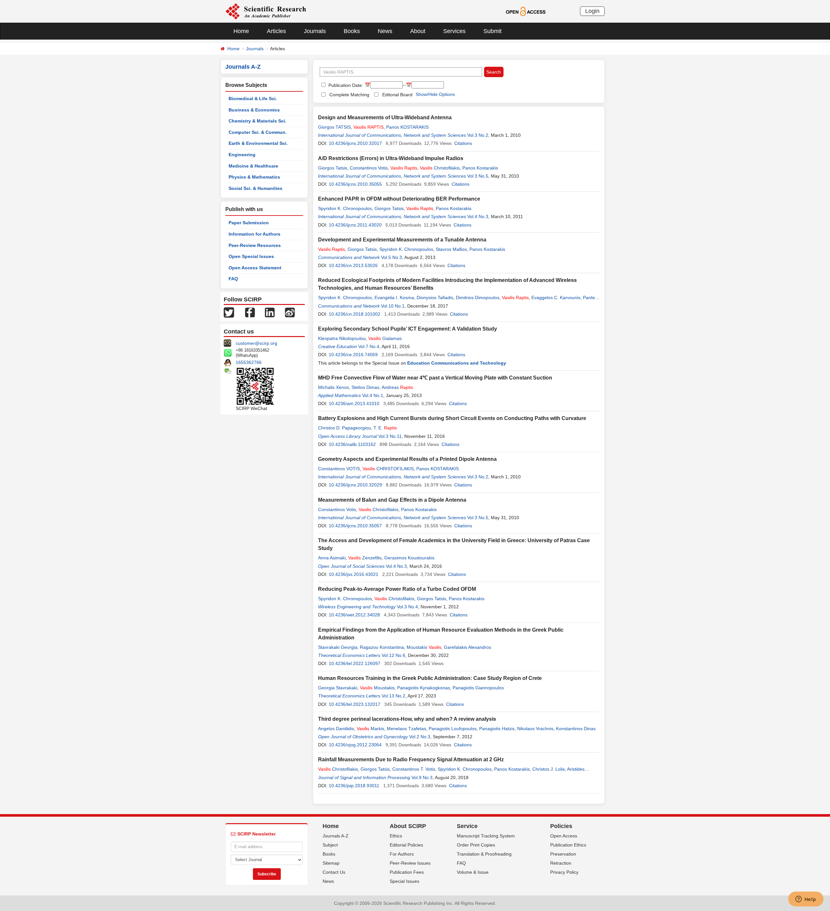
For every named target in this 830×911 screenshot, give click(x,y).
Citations (463, 143)
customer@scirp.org (256, 343)
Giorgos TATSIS (334, 127)
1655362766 (249, 362)
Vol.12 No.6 (393, 655)
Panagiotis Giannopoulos (478, 687)
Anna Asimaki (332, 557)
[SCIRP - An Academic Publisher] (265, 11)
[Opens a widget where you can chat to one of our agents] (806, 900)
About (417, 31)
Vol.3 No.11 (390, 436)
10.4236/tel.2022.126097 (354, 663)
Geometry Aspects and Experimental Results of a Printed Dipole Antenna (407, 459)
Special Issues (404, 881)
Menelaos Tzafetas (406, 728)
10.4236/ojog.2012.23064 (355, 744)
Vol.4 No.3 (477, 216)
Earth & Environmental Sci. (258, 143)
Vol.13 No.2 (393, 695)
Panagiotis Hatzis (497, 728)
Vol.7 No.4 (368, 346)
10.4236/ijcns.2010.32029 (355, 484)
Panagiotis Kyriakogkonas (423, 687)
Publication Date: (345, 85)
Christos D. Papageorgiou (344, 427)
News (385, 31)
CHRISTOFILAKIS (388, 468)
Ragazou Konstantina (382, 647)
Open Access (563, 835)
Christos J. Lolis (548, 769)
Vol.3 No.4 (407, 606)
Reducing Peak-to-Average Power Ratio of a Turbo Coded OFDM (397, 589)
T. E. (385, 427)
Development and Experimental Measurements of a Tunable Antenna (402, 239)
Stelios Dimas (365, 387)
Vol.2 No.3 (419, 736)
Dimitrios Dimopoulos (477, 297)
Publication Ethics (568, 844)
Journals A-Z (336, 835)
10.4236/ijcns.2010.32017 (355, 143)
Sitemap (331, 863)
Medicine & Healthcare (253, 166)
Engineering (242, 154)
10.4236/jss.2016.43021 (353, 574)
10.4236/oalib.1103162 (352, 444)
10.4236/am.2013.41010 (354, 403)
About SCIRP (408, 826)
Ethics (396, 835)
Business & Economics (254, 109)
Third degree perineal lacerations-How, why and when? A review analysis (407, 719)
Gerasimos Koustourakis (409, 557)
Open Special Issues (251, 256)
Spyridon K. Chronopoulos (345, 208)
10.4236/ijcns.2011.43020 (355, 225)
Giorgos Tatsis (332, 167)
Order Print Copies (476, 844)
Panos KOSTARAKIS (407, 127)
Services (454, 31)
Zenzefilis (365, 557)
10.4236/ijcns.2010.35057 (355, 525)
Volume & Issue (473, 872)
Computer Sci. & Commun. (258, 132)
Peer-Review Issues (410, 863)
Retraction (560, 863)
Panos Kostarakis (480, 167)
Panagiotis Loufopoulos (453, 728)
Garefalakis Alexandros (467, 647)
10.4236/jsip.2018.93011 (354, 785)
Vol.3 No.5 (477, 176)
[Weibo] (290, 312)
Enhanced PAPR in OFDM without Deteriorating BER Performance (399, 199)
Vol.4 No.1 (372, 395)
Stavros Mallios (451, 249)
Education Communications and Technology (456, 363)
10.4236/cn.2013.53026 (353, 265)
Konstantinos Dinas (576, 728)
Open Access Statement (255, 267)
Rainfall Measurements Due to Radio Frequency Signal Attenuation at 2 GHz (411, 759)
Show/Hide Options (435, 94)
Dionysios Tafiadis (435, 297)
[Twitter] (229, 312)
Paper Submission (249, 222)
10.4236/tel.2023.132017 (354, 704)
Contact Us (334, 872)
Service (467, 826)
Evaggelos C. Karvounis (555, 297)
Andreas (397, 387)
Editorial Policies (406, 844)
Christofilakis (440, 167)
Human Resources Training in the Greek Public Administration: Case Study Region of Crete (430, 678)
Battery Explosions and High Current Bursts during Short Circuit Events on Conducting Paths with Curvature (452, 418)
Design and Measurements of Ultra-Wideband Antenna (385, 117)
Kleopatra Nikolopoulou (342, 338)
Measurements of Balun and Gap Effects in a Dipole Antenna (392, 500)
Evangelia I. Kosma (394, 297)
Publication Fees (407, 872)
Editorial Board (397, 94)
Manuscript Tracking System (486, 835)
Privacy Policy (564, 872)
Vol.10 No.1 (393, 306)
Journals (315, 31)
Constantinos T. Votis (413, 769)
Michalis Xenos (333, 387)
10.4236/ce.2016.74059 (353, 354)
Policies (561, 826)
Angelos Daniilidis (336, 728)
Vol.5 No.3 (391, 257)
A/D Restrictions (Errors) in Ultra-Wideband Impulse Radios (390, 158)
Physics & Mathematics (254, 177)
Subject (330, 844)
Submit (492, 31)
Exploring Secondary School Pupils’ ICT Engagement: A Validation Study (407, 329)
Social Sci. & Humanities (255, 188)
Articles (276, 31)
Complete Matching (349, 94)
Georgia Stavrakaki (337, 687)
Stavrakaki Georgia (337, 647)
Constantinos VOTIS (339, 468)
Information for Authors (254, 234)
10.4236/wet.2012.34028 (354, 614)
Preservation (563, 854)
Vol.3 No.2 (477, 135)
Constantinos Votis (369, 167)
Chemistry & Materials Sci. (257, 120)
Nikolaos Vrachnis (535, 728)
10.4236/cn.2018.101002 (354, 314)
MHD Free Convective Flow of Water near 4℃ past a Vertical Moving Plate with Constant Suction (435, 377)
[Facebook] (250, 312)
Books (352, 31)
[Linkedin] (270, 312)
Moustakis (424, 647)
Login (592, 11)
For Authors (402, 854)
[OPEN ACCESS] (525, 11)
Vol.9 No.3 (422, 777)
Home (241, 31)
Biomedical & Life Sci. (253, 98)
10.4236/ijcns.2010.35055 (355, 184)
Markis (370, 728)
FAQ (233, 278)
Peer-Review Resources (255, 245)
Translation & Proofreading (484, 854)
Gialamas (385, 338)
